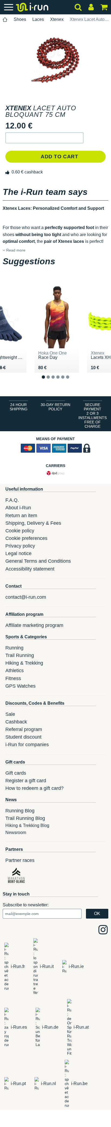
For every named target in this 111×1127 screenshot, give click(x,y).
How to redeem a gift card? (34, 788)
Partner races (19, 860)
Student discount (23, 737)
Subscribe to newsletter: (25, 905)
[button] (44, 137)
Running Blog (19, 810)
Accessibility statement (29, 569)
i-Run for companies (27, 744)
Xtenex (57, 19)
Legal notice (18, 553)
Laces (38, 19)
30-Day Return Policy (55, 406)
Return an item (21, 515)
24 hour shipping (18, 406)
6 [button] (72, 381)
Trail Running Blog (25, 818)
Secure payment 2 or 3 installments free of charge (92, 415)
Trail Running (19, 655)
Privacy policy (20, 546)
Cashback (16, 721)
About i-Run (18, 507)
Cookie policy (19, 530)
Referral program (23, 729)
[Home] (5, 19)
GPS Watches (20, 686)
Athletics (14, 670)
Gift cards (15, 773)
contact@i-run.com (25, 597)
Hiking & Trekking (24, 663)
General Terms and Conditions (38, 561)
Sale (10, 714)
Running (14, 648)
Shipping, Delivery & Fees (33, 523)
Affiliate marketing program (34, 625)
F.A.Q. (12, 500)
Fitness (13, 678)
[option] (55, 60)
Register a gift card (25, 780)
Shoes (20, 19)
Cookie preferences (26, 538)
